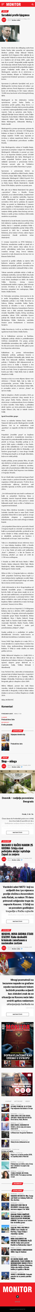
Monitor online (16, 20)
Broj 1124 (18, 713)
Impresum (17, 1302)
